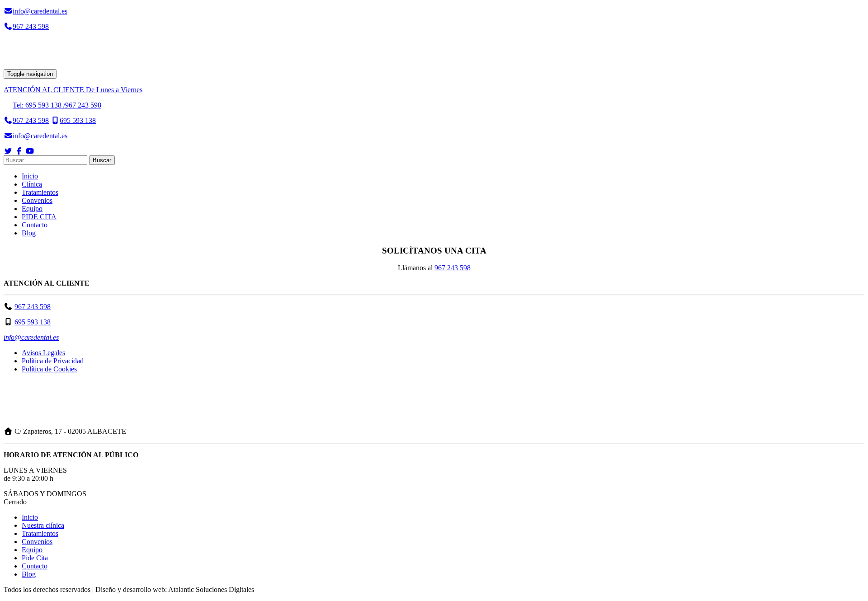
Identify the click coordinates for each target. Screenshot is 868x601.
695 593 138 (32, 322)
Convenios (37, 200)
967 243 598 (32, 306)
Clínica (32, 184)
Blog (29, 233)
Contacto (34, 225)
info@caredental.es (31, 337)
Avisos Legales (43, 353)
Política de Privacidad (53, 361)
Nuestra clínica (43, 525)
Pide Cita (35, 558)
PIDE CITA (39, 217)
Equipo (32, 208)
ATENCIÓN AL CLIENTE (73, 90)
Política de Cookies (49, 369)
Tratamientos (40, 192)
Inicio (30, 176)
